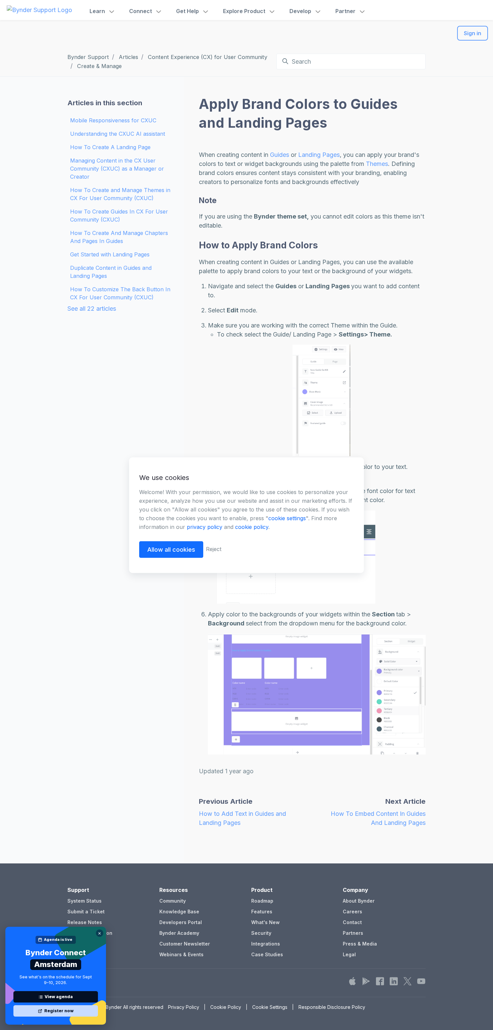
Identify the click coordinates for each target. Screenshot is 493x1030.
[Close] (99, 933)
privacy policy (204, 526)
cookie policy (251, 526)
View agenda (59, 996)
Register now (58, 1010)
